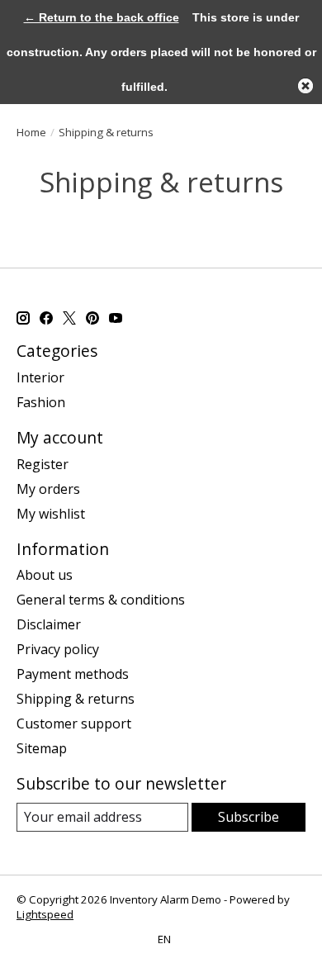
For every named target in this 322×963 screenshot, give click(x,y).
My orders (48, 489)
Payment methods (73, 674)
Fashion (41, 402)
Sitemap (42, 748)
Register (43, 464)
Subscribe (248, 817)
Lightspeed (45, 914)
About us (45, 575)
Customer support (74, 723)
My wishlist (51, 514)
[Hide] (305, 85)
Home (31, 132)
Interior (40, 377)
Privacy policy (58, 649)
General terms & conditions (101, 600)
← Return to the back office (101, 17)
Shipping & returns (76, 699)
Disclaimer (49, 624)
